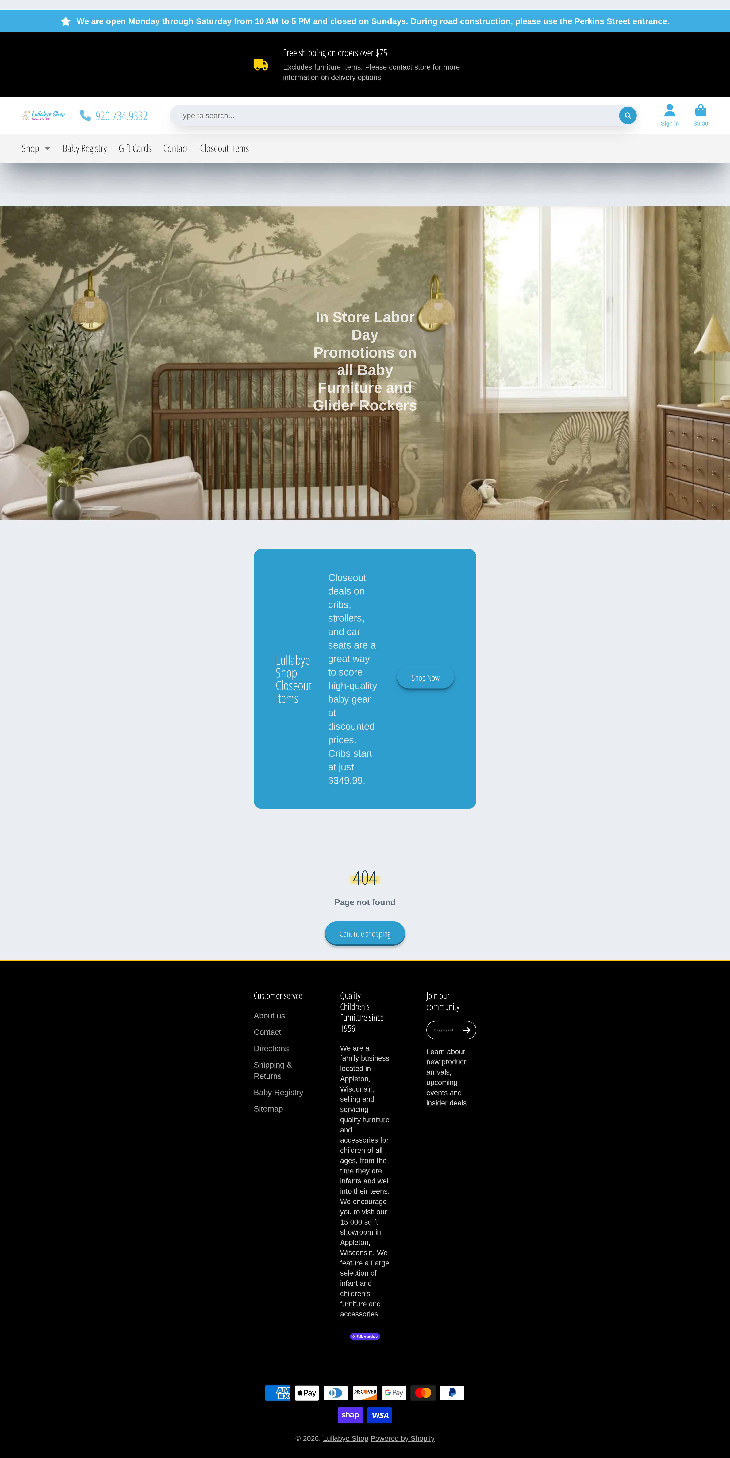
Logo (43, 115)
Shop (30, 148)
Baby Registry (85, 148)
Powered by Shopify (403, 1438)
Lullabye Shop (345, 1438)
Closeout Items (224, 148)
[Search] (628, 115)
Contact (175, 148)
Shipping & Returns (273, 1070)
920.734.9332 (122, 115)
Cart (701, 115)
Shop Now (426, 677)
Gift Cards (135, 148)
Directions (271, 1048)
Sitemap (268, 1108)
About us (269, 1015)
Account (670, 115)
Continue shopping (365, 933)
